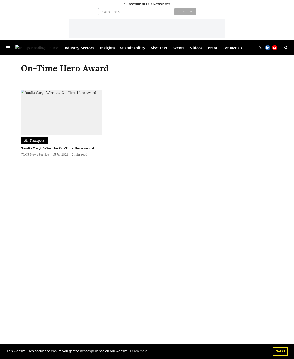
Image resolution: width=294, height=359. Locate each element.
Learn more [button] (138, 351)
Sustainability (132, 47)
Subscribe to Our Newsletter (147, 4)
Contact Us (232, 47)
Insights (107, 47)
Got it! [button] (280, 351)
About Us (158, 47)
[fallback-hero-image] (61, 112)
